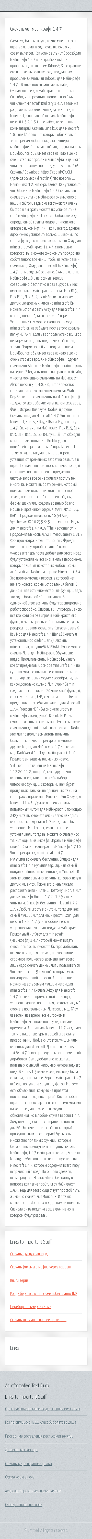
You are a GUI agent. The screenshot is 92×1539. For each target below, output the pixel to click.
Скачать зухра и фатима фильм (28, 1464)
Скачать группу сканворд (29, 1254)
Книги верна (19, 1280)
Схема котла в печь (19, 1477)
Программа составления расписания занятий (39, 1436)
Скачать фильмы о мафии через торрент (40, 1267)
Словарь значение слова (23, 1505)
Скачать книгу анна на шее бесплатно (38, 1320)
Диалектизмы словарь (21, 1450)
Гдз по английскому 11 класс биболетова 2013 (40, 1422)
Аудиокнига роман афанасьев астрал (33, 1491)
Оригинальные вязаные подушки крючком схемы (42, 1409)
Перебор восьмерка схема (30, 1307)
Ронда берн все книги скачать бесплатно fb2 (43, 1294)
